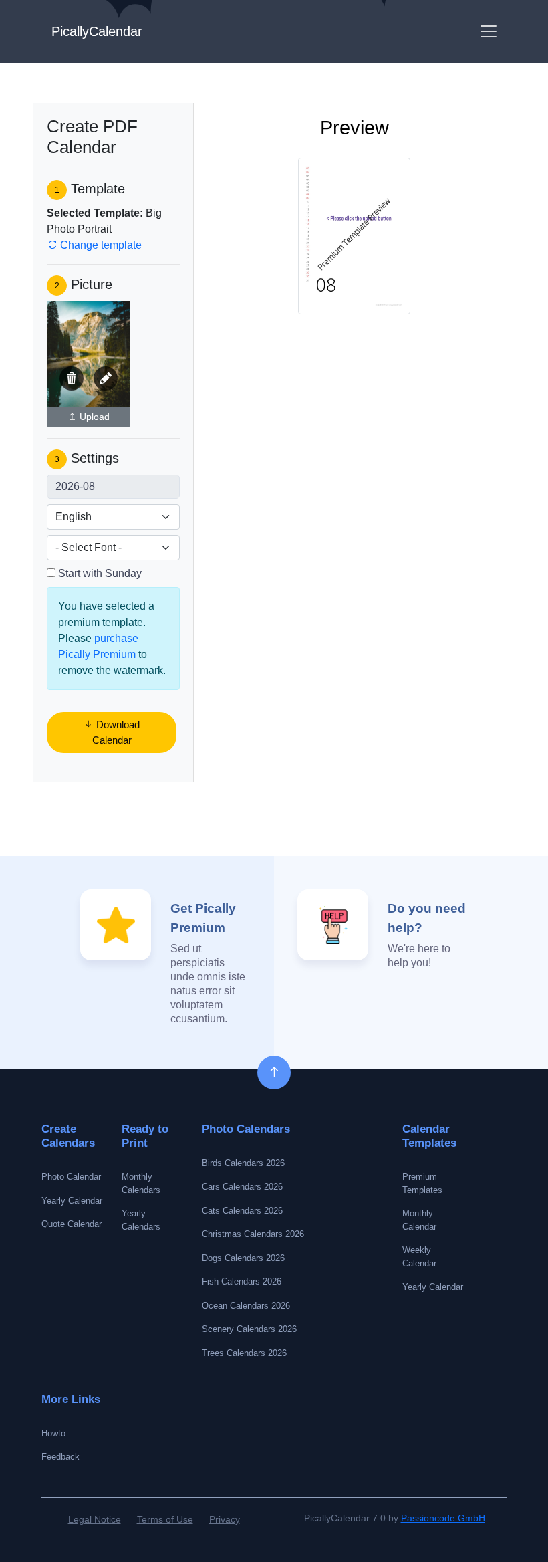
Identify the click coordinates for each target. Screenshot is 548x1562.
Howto (53, 1433)
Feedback (60, 1457)
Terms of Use (165, 1519)
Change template (99, 245)
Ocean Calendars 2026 (246, 1306)
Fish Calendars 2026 (241, 1281)
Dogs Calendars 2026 (243, 1258)
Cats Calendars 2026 (242, 1211)
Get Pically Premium (203, 918)
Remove (71, 378)
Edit (106, 378)
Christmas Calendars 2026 (253, 1234)
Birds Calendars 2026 (243, 1163)
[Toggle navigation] (488, 31)
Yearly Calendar (71, 1201)
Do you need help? (427, 918)
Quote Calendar (71, 1224)
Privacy (224, 1519)
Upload (93, 416)
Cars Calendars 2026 (242, 1187)
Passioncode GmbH (443, 1518)
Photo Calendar (71, 1177)
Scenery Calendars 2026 (249, 1329)
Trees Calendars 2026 (244, 1353)
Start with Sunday (100, 573)
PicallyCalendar (96, 31)
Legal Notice (94, 1519)
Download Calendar (116, 732)
